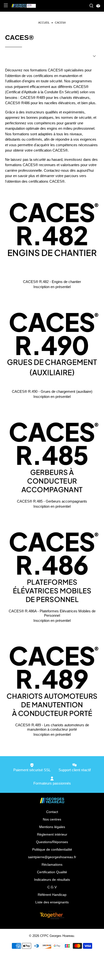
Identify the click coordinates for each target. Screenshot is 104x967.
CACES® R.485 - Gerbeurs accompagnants (52, 501)
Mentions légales (52, 827)
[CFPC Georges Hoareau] (49, 6)
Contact (52, 812)
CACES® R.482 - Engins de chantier (52, 282)
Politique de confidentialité (52, 849)
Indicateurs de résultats (52, 879)
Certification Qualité (52, 872)
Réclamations (52, 864)
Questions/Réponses (52, 842)
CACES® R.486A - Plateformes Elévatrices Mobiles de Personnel (52, 613)
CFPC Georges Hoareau (57, 936)
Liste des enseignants (52, 902)
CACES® (60, 22)
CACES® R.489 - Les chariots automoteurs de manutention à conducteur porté (52, 727)
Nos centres (52, 819)
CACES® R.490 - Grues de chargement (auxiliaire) (52, 391)
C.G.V (52, 887)
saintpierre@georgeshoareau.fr (52, 857)
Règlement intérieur (52, 834)
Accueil (44, 22)
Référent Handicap (52, 895)
